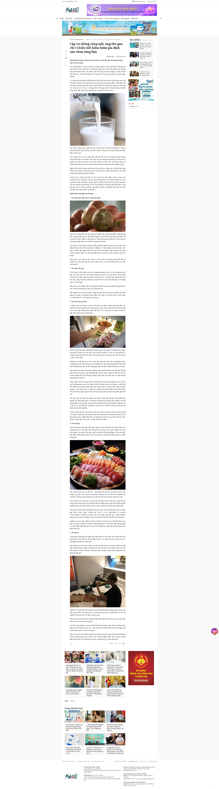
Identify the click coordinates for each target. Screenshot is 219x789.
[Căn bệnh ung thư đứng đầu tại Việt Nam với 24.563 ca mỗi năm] (74, 682)
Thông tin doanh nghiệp (120, 761)
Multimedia (134, 18)
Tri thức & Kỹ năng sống (112, 18)
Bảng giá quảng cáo (139, 1)
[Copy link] (66, 51)
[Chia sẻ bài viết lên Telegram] (66, 58)
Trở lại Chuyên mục (71, 643)
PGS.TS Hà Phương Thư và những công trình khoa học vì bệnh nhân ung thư (94, 693)
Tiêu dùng (117, 39)
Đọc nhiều (135, 39)
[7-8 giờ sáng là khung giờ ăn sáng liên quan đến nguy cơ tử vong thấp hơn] (95, 716)
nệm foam (132, 106)
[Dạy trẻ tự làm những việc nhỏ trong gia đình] (134, 73)
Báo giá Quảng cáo (133, 761)
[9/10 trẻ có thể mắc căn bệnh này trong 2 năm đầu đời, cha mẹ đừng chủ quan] (95, 739)
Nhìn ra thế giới (98, 18)
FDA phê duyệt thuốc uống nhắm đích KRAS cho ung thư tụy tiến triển (73, 750)
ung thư (72, 701)
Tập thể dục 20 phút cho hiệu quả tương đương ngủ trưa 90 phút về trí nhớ (74, 727)
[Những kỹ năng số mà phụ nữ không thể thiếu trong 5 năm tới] (134, 54)
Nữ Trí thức (69, 18)
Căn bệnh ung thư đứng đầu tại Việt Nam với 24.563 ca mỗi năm (73, 692)
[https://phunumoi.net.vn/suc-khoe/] (66, 65)
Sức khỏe (95, 39)
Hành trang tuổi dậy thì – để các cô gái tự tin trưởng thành (146, 45)
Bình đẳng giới (125, 18)
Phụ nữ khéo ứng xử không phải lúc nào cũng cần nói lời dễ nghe (146, 64)
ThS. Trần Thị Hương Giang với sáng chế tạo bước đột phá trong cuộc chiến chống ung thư (115, 693)
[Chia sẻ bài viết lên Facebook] (66, 54)
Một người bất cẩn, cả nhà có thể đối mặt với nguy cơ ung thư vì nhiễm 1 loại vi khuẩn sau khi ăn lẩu (74, 669)
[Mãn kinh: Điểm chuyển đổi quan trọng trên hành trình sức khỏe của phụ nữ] (115, 716)
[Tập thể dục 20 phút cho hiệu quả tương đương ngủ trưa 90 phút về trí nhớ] (74, 716)
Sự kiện (62, 18)
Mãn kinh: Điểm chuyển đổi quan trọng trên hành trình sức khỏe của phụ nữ (115, 727)
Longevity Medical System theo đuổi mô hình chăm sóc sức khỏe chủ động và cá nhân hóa (115, 750)
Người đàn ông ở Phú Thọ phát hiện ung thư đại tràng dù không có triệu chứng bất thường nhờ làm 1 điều (94, 669)
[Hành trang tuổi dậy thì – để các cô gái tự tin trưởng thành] (134, 45)
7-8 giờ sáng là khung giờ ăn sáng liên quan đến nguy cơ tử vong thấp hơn (94, 727)
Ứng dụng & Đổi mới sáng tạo (83, 18)
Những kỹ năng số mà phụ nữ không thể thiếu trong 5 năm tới (146, 55)
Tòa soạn (144, 761)
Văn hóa (101, 39)
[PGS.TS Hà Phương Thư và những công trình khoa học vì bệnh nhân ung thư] (95, 682)
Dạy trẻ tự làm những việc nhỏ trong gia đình (145, 73)
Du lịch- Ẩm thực (109, 39)
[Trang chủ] (57, 18)
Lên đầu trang (153, 761)
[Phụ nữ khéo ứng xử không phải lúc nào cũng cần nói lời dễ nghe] (134, 64)
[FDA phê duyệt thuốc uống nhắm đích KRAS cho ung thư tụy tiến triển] (74, 739)
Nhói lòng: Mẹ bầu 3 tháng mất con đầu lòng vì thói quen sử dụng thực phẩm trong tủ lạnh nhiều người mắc (115, 669)
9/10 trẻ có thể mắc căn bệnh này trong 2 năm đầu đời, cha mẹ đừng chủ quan (94, 750)
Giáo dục (88, 39)
